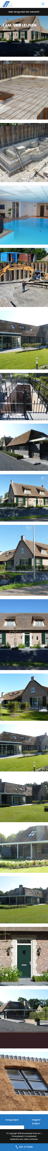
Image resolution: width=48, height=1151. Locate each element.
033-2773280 (25, 1146)
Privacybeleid (17, 1136)
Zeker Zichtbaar (31, 1139)
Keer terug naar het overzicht (24, 11)
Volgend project (36, 1121)
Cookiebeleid (30, 1136)
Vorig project (12, 1119)
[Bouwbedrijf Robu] (7, 3)
